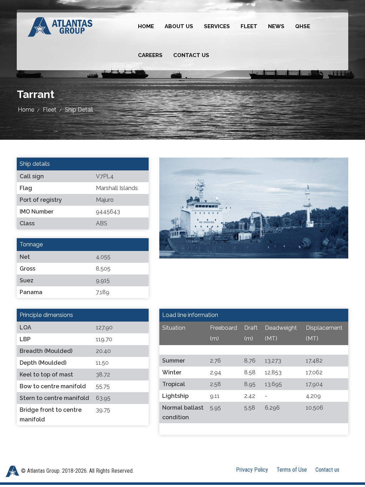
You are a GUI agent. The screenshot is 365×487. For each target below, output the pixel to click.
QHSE (302, 26)
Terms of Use (292, 469)
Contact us (191, 55)
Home (146, 26)
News (276, 26)
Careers (150, 55)
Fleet (249, 26)
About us (179, 26)
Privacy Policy (252, 469)
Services (217, 26)
